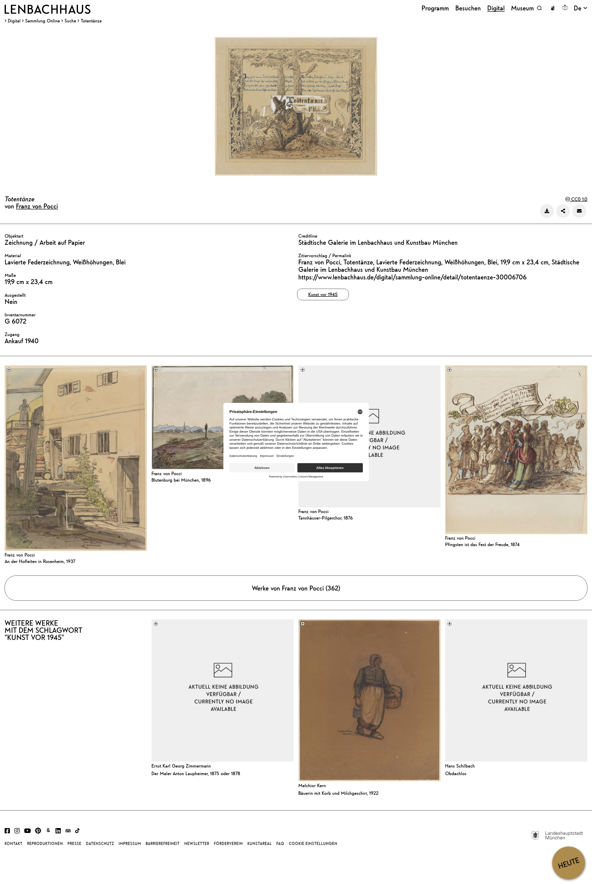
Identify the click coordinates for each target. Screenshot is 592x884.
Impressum (130, 843)
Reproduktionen (45, 843)
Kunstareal (259, 843)
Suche (70, 21)
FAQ (280, 843)
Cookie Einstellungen (313, 843)
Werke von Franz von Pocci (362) (296, 588)
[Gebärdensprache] (552, 8)
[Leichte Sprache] (565, 7)
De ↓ (580, 8)
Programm (435, 8)
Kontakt (13, 843)
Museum (522, 8)
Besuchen (468, 8)
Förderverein (228, 843)
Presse (74, 843)
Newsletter (196, 843)
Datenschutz (100, 843)
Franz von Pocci (37, 206)
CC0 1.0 (578, 199)
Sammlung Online (42, 20)
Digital (14, 20)
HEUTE (568, 862)
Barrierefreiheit (163, 843)
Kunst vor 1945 (323, 294)
